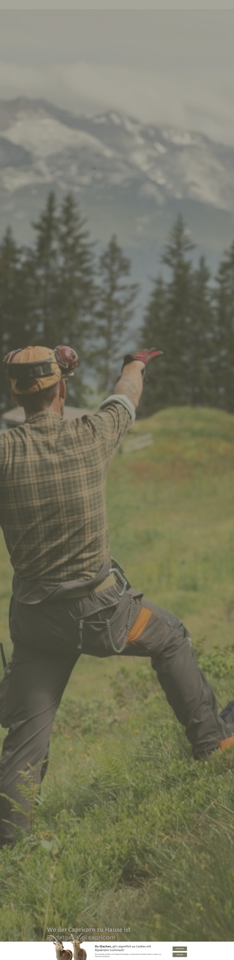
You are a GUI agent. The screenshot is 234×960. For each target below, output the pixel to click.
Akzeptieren (180, 948)
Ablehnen (180, 954)
